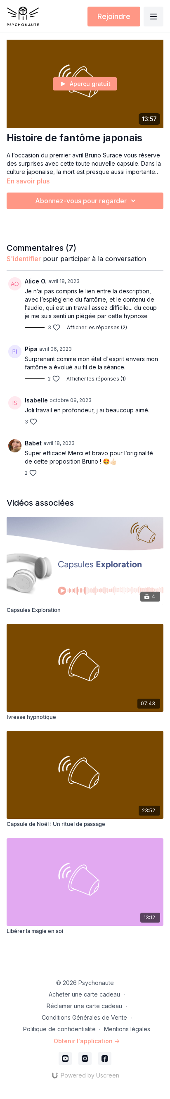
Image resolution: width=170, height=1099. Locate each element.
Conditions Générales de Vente (84, 1017)
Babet (33, 443)
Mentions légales (127, 1028)
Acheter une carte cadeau (84, 994)
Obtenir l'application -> (87, 1040)
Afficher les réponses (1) (96, 379)
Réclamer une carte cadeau (84, 1005)
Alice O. (36, 281)
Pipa (31, 348)
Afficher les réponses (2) (97, 327)
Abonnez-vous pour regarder (81, 201)
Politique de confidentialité (59, 1028)
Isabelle (36, 400)
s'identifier (24, 259)
